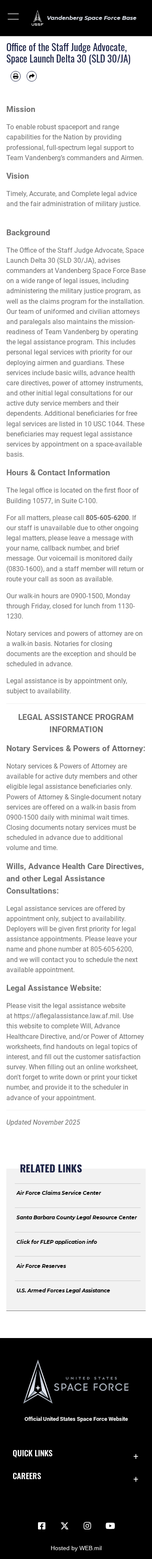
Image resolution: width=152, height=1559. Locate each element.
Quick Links (32, 1453)
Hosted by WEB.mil (76, 1548)
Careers (27, 1475)
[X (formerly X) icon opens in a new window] (64, 1526)
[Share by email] (32, 76)
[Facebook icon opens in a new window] (41, 1526)
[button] (13, 18)
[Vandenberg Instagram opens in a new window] (87, 1526)
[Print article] (16, 76)
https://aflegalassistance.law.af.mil (66, 1016)
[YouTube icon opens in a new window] (110, 1526)
